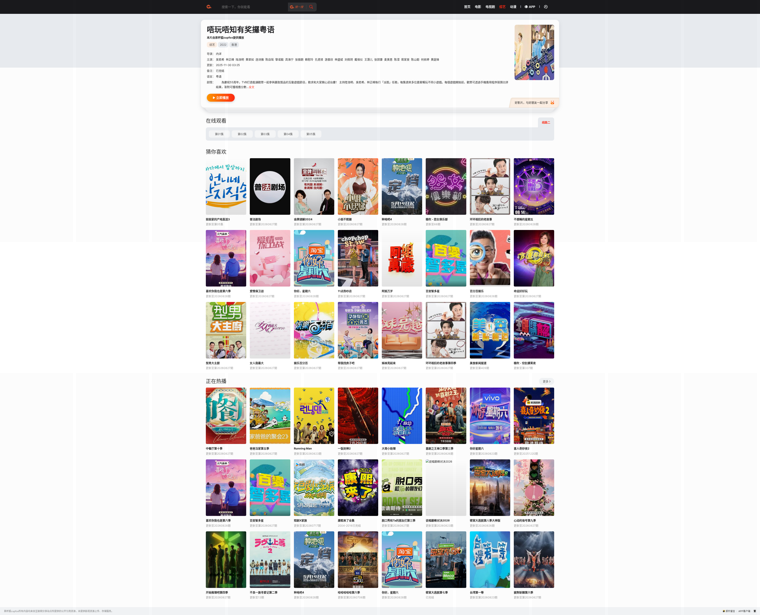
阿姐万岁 (387, 291)
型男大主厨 (213, 363)
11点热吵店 (345, 291)
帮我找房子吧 (346, 363)
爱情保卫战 (257, 291)
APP (532, 7)
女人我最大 (257, 363)
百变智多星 (433, 291)
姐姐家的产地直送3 (218, 219)
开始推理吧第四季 (217, 592)
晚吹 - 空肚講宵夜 (525, 363)
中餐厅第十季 (214, 448)
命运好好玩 (521, 291)
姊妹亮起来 (389, 363)
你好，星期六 (302, 291)
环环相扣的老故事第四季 (441, 363)
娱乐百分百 (301, 363)
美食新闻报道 (478, 363)
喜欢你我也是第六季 (218, 291)
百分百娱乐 (477, 291)
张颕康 (378, 59)
